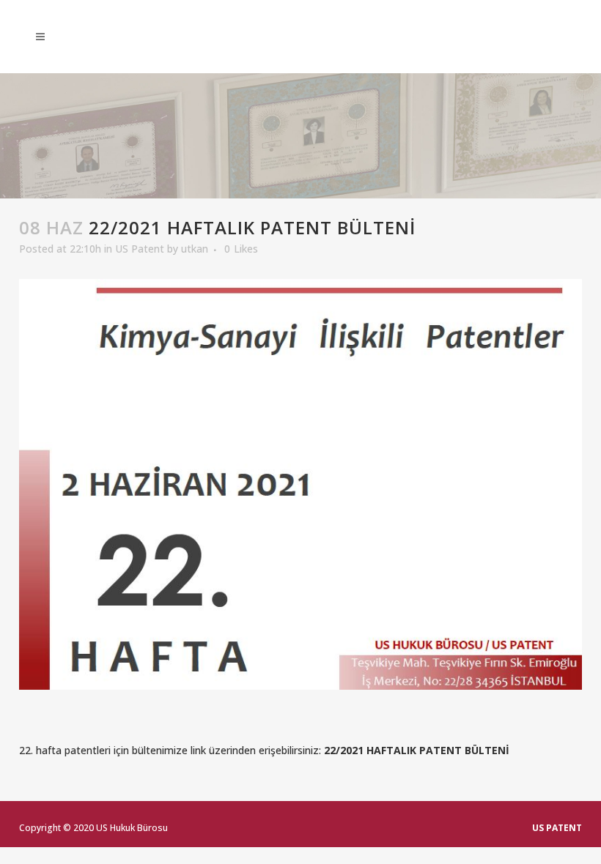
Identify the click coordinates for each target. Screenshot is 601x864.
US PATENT (557, 828)
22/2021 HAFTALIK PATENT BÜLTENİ (416, 750)
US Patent (139, 249)
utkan (194, 249)
